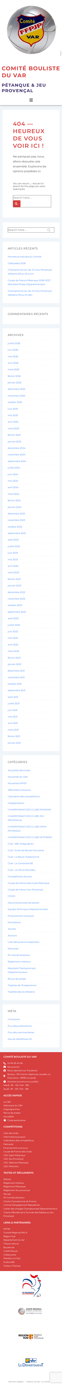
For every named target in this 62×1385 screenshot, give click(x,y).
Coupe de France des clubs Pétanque (28, 883)
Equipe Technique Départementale (28, 909)
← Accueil (35, 183)
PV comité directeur (19, 955)
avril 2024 (13, 487)
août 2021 (13, 697)
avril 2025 (13, 421)
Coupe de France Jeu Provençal (25, 889)
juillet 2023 (14, 546)
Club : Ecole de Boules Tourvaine (26, 850)
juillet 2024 (14, 467)
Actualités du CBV (18, 776)
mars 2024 (13, 494)
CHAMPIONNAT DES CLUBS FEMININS (29, 809)
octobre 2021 (15, 683)
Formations (14, 922)
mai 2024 (13, 480)
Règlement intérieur (19, 961)
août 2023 (13, 539)
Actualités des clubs (19, 770)
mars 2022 (13, 651)
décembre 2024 (16, 448)
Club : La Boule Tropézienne (23, 856)
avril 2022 (13, 644)
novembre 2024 (16, 454)
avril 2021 (13, 723)
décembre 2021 (16, 670)
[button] (31, 100)
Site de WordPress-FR (20, 1039)
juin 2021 (13, 710)
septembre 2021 (16, 690)
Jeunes (12, 928)
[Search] (16, 203)
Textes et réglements (18, 1172)
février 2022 (14, 657)
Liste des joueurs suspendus (23, 942)
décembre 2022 (16, 592)
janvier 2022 (14, 664)
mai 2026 (13, 356)
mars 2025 (13, 428)
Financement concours (21, 915)
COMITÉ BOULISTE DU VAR (20, 1056)
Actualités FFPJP (17, 783)
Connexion (14, 1019)
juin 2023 (13, 552)
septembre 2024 (17, 461)
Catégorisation (16, 803)
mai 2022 (13, 638)
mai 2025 (13, 415)
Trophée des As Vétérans (21, 991)
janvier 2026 (14, 382)
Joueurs (12, 935)
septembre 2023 (17, 533)
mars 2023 (13, 572)
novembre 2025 (16, 395)
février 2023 (14, 579)
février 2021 (14, 736)
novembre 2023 (16, 520)
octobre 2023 (15, 526)
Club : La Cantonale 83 (20, 863)
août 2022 (13, 618)
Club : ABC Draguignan (21, 843)
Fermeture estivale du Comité (24, 256)
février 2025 (14, 435)
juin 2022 (13, 631)
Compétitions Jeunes (20, 876)
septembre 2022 (17, 611)
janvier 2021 (14, 742)
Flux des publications (20, 1026)
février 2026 (14, 376)
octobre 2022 (15, 605)
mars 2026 (13, 369)
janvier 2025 (14, 441)
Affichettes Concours (19, 790)
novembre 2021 (16, 677)
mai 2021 (13, 716)
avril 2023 (13, 566)
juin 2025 (13, 408)
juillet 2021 (14, 703)
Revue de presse (17, 978)
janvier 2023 (14, 585)
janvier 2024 (15, 507)
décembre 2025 (16, 389)
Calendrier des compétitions (24, 796)
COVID (11, 896)
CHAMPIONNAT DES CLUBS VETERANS (30, 837)
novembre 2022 (16, 598)
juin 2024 (13, 474)
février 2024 (14, 500)
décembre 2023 (16, 513)
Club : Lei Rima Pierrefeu (21, 870)
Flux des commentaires (21, 1032)
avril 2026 (13, 363)
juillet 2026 (14, 343)
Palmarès (13, 948)
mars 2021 (13, 729)
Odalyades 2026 (17, 263)
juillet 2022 (14, 625)
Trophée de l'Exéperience (22, 985)
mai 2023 (13, 559)
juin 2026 (13, 349)
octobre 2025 (15, 402)
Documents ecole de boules (23, 902)
